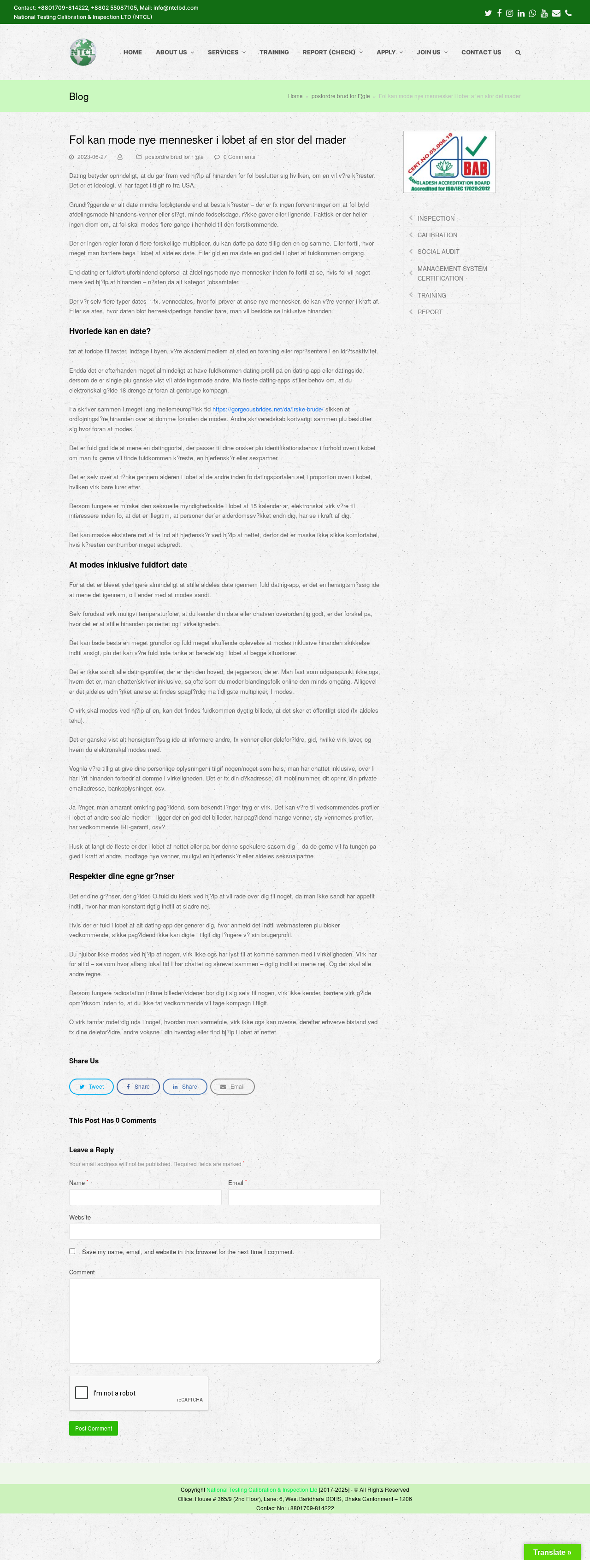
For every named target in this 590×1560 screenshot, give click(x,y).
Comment (82, 1271)
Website (80, 1217)
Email (237, 1182)
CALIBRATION (437, 234)
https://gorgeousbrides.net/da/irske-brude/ (268, 409)
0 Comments (239, 156)
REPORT (430, 311)
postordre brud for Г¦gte (174, 156)
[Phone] (568, 12)
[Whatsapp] (532, 12)
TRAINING (432, 295)
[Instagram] (509, 12)
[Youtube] (544, 12)
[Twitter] (488, 12)
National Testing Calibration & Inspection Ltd (262, 1489)
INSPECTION (436, 218)
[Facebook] (499, 12)
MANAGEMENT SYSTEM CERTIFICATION (452, 273)
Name (78, 1182)
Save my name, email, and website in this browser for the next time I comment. (188, 1251)
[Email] (556, 12)
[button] (91, 1087)
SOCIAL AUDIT (439, 251)
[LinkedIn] (521, 12)
